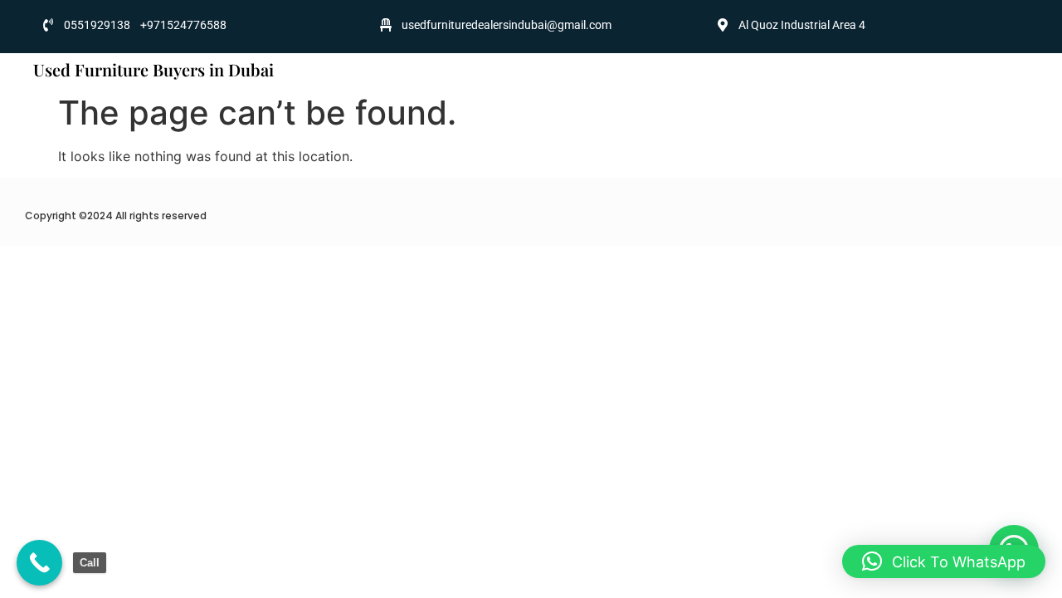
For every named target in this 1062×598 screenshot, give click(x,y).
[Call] (39, 563)
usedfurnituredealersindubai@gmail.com (506, 25)
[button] (943, 561)
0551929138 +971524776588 (145, 25)
